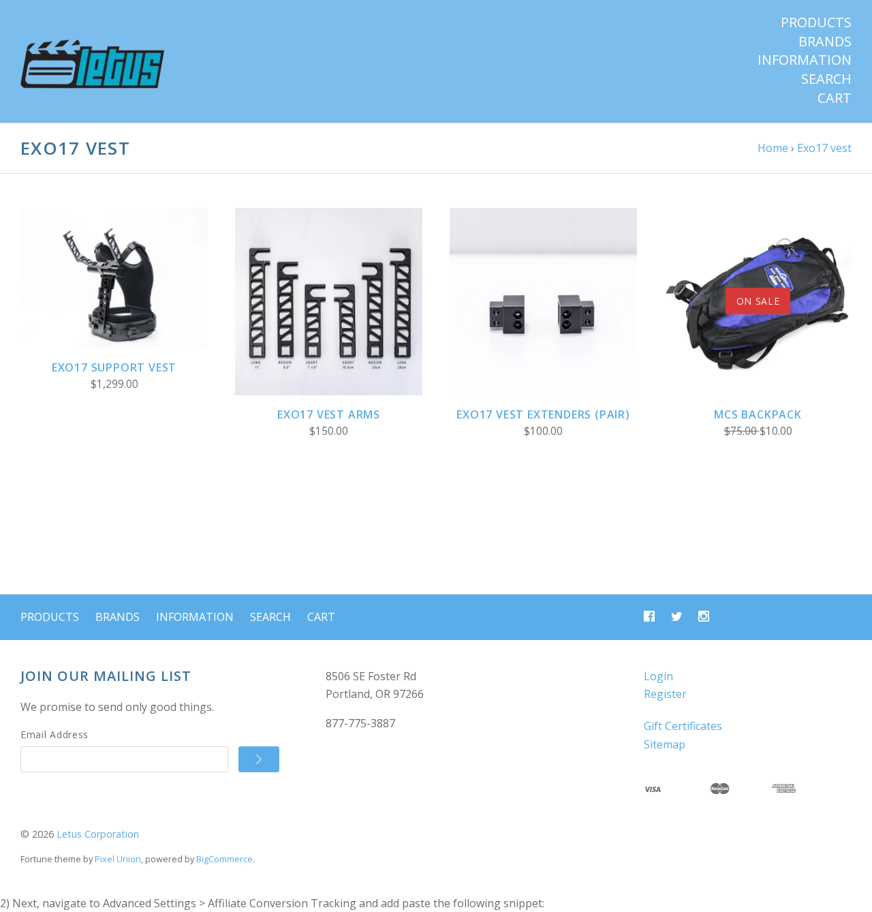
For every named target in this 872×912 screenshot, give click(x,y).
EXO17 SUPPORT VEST (114, 367)
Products (816, 22)
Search (826, 79)
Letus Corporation (98, 833)
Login (658, 676)
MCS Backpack (758, 414)
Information (805, 60)
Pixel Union (118, 859)
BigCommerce (224, 859)
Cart (835, 98)
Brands (825, 41)
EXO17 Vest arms (328, 414)
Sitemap (664, 744)
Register (665, 693)
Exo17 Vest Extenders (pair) (543, 414)
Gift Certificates (683, 725)
